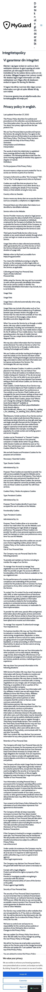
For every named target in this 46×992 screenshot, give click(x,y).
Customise (23, 980)
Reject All (23, 987)
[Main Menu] (41, 25)
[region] (23, 973)
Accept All (23, 974)
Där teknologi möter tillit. (35, 25)
